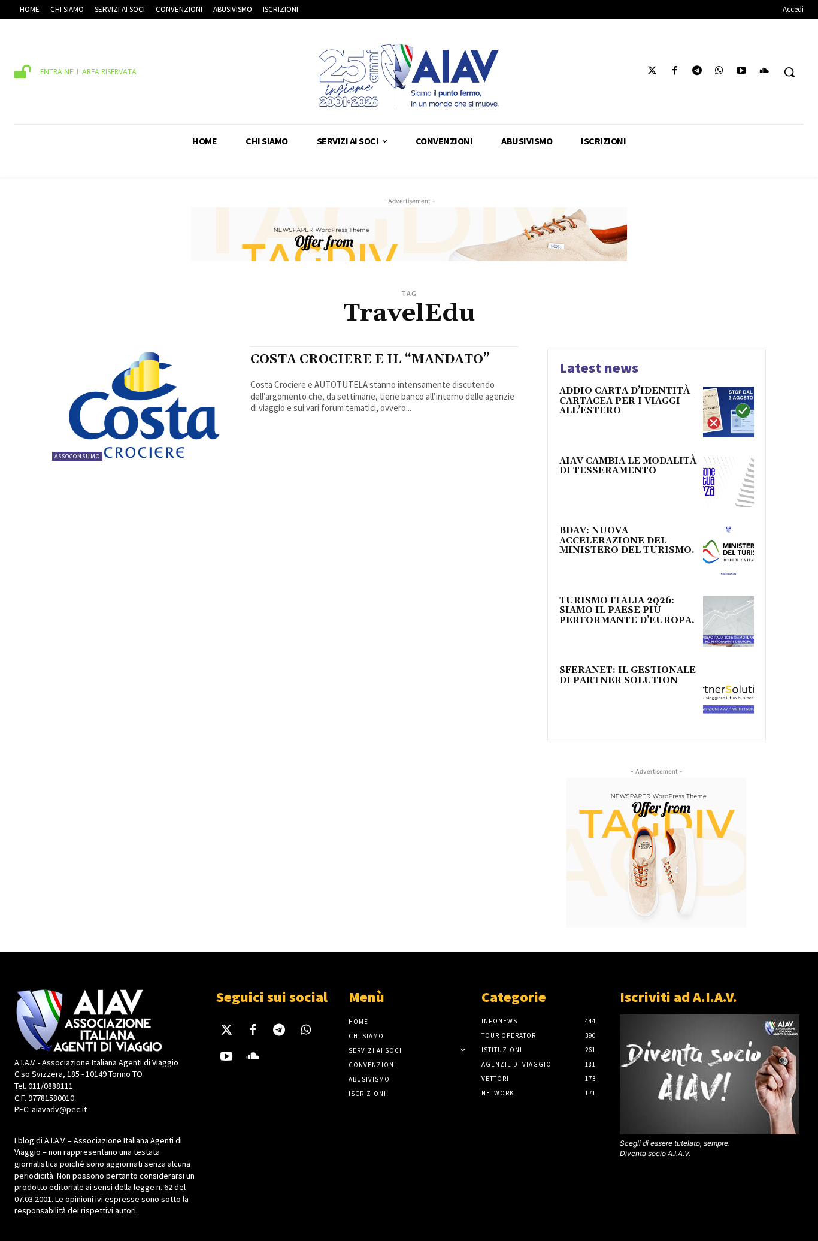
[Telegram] (697, 72)
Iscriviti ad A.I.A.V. (678, 997)
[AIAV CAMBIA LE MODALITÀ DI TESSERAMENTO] (728, 482)
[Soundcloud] (764, 72)
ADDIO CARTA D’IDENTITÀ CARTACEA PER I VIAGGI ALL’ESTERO (624, 400)
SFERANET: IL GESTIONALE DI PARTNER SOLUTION (627, 675)
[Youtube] (742, 72)
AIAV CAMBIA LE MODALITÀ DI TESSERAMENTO (627, 466)
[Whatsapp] (719, 72)
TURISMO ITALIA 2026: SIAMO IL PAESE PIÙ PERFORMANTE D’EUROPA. (627, 610)
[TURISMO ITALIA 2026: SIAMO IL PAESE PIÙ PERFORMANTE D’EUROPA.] (728, 621)
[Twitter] (652, 72)
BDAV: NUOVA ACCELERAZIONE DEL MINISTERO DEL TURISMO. (627, 540)
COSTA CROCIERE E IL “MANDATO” (370, 359)
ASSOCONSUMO (77, 456)
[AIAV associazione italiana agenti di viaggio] (409, 73)
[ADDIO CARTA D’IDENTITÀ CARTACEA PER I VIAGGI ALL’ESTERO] (728, 412)
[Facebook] (674, 72)
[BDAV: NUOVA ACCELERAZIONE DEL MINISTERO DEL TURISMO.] (728, 551)
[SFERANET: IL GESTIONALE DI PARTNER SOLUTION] (728, 691)
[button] (789, 72)
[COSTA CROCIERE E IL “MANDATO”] (145, 405)
